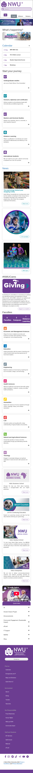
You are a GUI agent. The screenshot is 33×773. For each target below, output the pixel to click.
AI (4, 607)
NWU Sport (25, 270)
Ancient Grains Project (10, 612)
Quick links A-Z (9, 681)
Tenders (8, 699)
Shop (5, 639)
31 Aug (6, 50)
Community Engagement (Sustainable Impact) (15, 621)
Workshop (13, 65)
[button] (2, 22)
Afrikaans (20, 16)
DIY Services (9, 736)
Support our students (24, 309)
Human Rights (9, 717)
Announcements (8, 616)
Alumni (7, 692)
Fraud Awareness (10, 713)
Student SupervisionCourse (17, 60)
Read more (25, 203)
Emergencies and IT (11, 673)
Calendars (8, 669)
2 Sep (5, 55)
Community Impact (10, 725)
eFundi (6, 626)
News (5, 168)
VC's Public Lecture (15, 55)
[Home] (12, 4)
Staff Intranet (9, 740)
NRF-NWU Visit (14, 49)
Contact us (16, 659)
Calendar (7, 45)
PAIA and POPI (9, 721)
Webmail (8, 744)
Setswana (28, 16)
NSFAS (6, 635)
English (14, 16)
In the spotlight (24, 236)
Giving (7, 695)
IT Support (7, 630)
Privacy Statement (17, 763)
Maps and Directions (11, 677)
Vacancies (8, 703)
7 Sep (5, 65)
